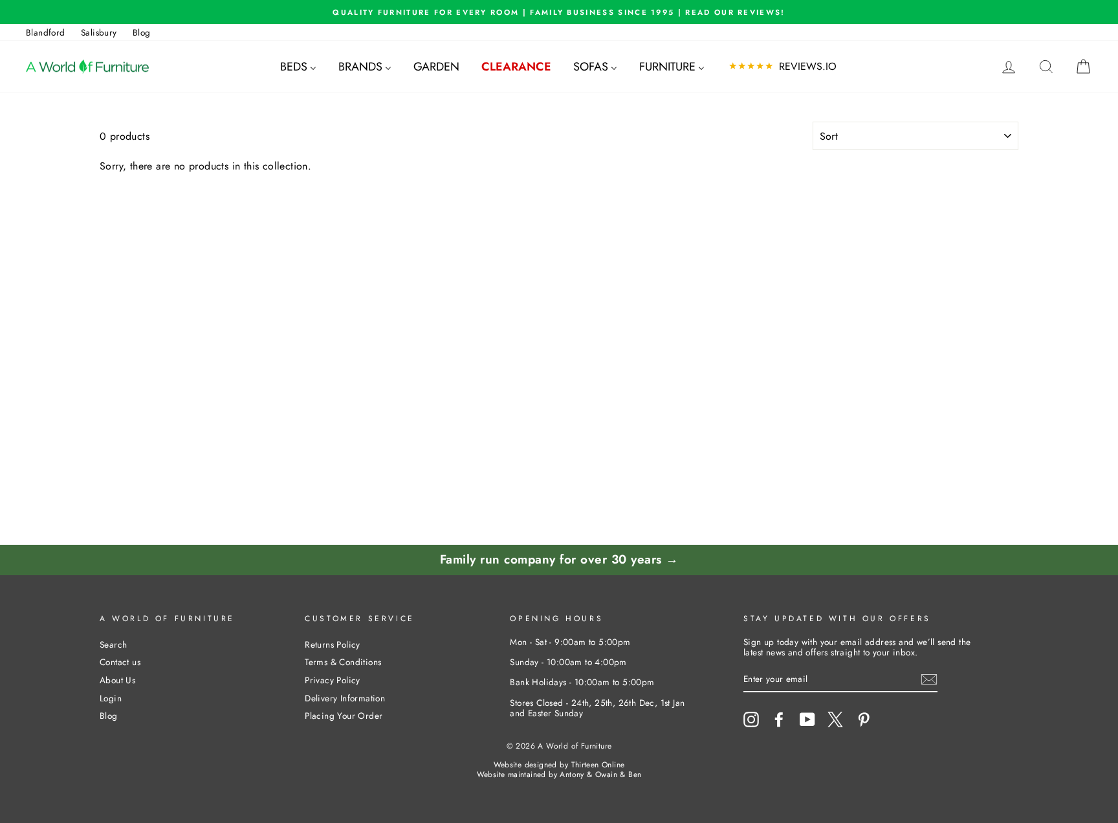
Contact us (120, 661)
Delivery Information (345, 698)
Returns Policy (332, 644)
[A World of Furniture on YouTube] (807, 719)
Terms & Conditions (343, 661)
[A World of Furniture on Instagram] (751, 719)
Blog (142, 32)
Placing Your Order (343, 715)
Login (111, 698)
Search (113, 644)
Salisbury (99, 32)
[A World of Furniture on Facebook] (779, 719)
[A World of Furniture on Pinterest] (863, 719)
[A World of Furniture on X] (835, 719)
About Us (117, 680)
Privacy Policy (332, 680)
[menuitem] (298, 66)
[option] (559, 11)
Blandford (45, 32)
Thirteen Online (598, 765)
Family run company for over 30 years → (559, 559)
